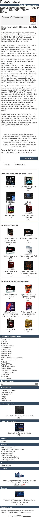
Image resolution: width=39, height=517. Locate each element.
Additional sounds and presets (11, 358)
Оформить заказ (31, 5)
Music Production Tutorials (10, 449)
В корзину (29, 158)
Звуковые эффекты (27, 512)
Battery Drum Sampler (9, 370)
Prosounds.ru (27, 516)
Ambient (4, 362)
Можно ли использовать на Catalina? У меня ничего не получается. (19, 501)
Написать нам (6, 401)
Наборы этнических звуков (18, 150)
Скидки (3, 397)
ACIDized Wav (6, 347)
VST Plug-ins (5, 460)
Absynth (4, 341)
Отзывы (4, 399)
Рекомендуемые (7, 394)
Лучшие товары (7, 392)
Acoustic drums (6, 351)
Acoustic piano (6, 356)
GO (36, 384)
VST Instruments (17, 17)
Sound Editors (6, 456)
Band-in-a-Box (6, 368)
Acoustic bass (6, 349)
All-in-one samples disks (9, 360)
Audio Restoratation (8, 366)
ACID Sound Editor (7, 345)
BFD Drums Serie (7, 372)
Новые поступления (8, 390)
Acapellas (4, 343)
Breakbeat (4, 376)
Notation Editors (6, 451)
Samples (4, 453)
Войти (21, 5)
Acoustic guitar (6, 354)
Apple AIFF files (6, 364)
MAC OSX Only (6, 447)
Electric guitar (9, 510)
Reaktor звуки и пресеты (12, 512)
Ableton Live (5, 339)
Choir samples (6, 378)
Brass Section (6, 374)
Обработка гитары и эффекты (18, 510)
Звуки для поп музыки (29, 510)
